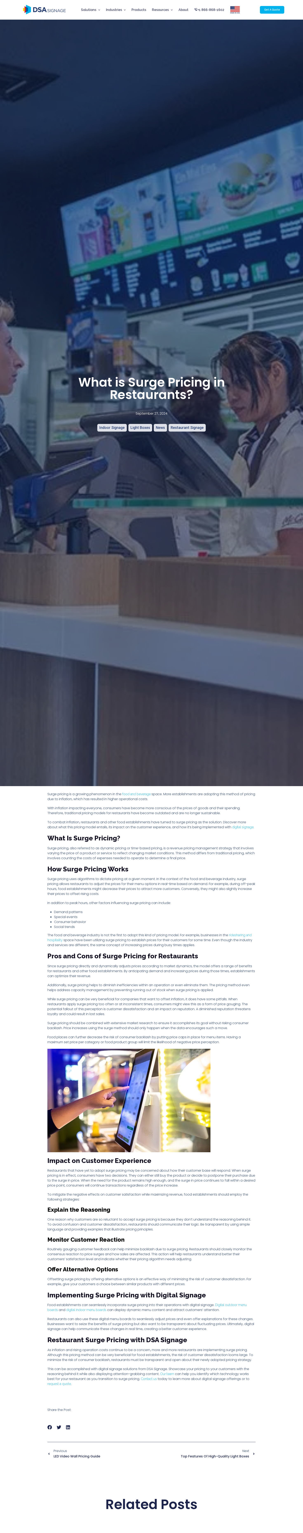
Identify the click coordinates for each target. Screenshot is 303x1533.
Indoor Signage (112, 427)
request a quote (59, 1384)
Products (139, 10)
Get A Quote (272, 9)
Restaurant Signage (187, 427)
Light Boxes (140, 427)
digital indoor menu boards (86, 1310)
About (183, 10)
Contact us (149, 1379)
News (160, 427)
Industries (114, 10)
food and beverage (136, 794)
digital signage (243, 827)
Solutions (88, 10)
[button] (49, 1427)
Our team (167, 1374)
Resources (160, 10)
